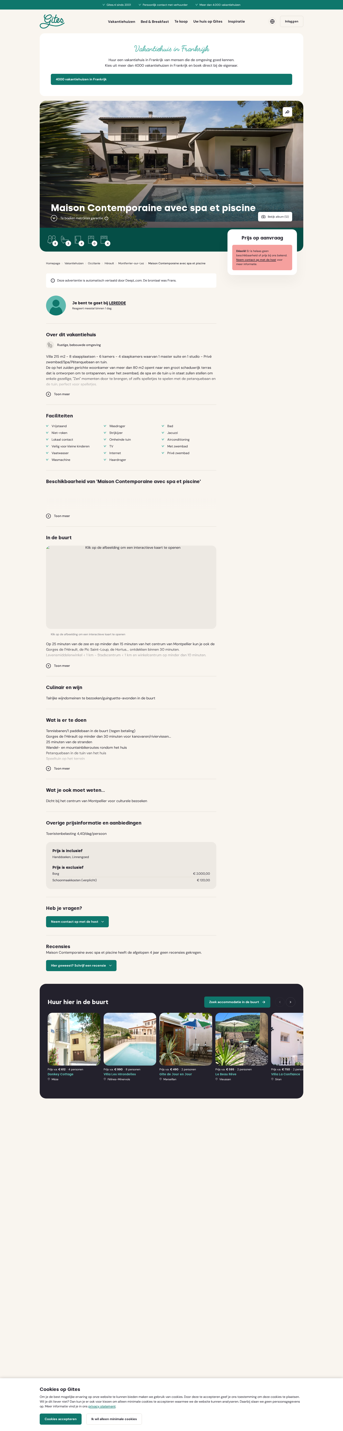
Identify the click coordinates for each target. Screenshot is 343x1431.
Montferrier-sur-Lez (131, 263)
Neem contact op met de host (256, 259)
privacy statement (102, 1406)
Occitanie (94, 263)
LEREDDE (117, 303)
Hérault (109, 263)
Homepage (53, 263)
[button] (131, 587)
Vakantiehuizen (74, 263)
